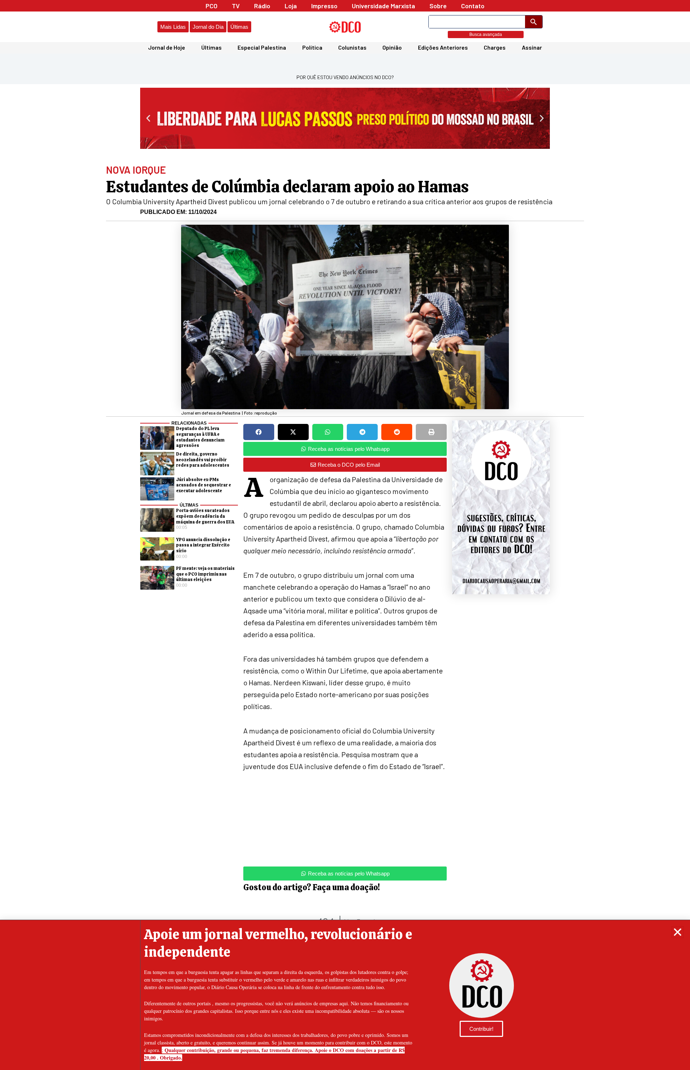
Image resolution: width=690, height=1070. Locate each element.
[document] (345, 535)
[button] (677, 932)
